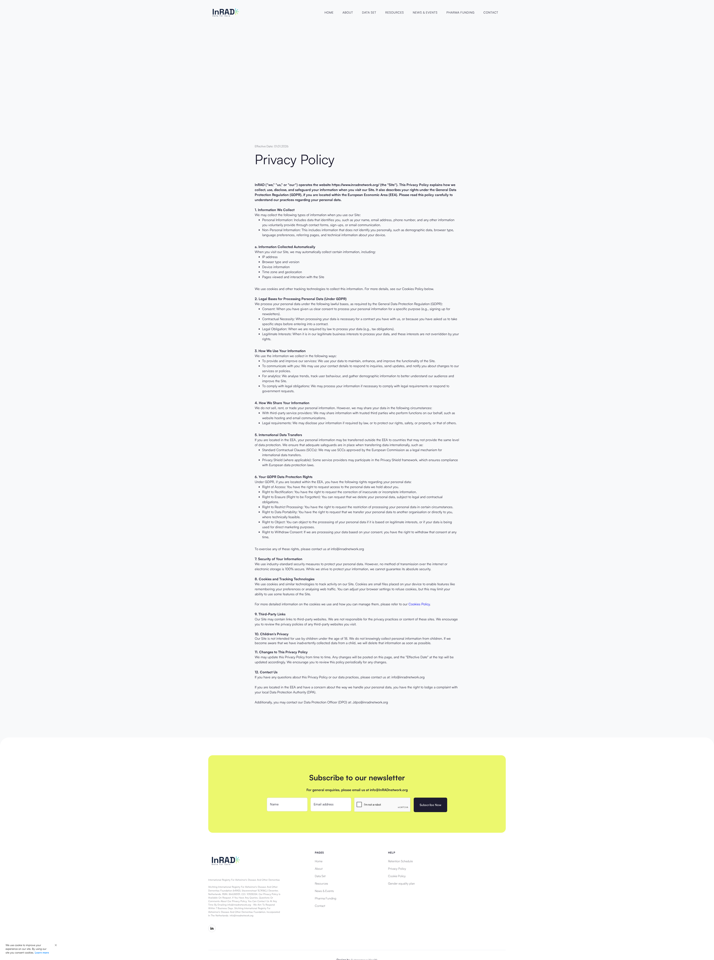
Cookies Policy (419, 604)
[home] (225, 12)
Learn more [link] (42, 952)
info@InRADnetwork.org (389, 790)
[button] (55, 945)
